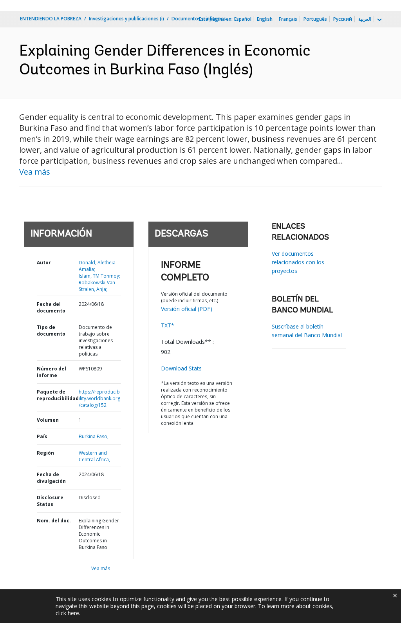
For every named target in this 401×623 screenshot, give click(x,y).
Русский (342, 19)
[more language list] (379, 20)
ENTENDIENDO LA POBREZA (50, 18)
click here (67, 613)
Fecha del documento (51, 307)
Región (45, 453)
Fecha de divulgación (51, 477)
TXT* (167, 325)
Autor (44, 262)
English (265, 19)
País (42, 436)
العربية (364, 19)
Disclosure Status (50, 500)
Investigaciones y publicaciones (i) (126, 18)
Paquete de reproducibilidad (58, 395)
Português (315, 19)
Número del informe (51, 372)
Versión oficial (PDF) (186, 308)
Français (288, 19)
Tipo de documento (51, 330)
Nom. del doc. (54, 520)
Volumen (48, 420)
